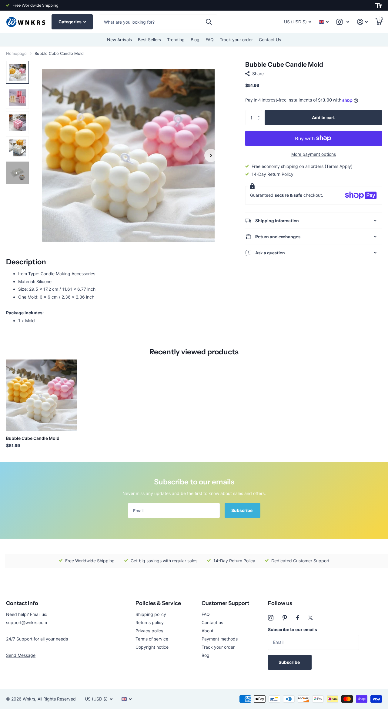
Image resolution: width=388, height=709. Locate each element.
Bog (205, 655)
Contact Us (270, 39)
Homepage (16, 53)
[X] (310, 618)
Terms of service (151, 638)
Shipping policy (150, 614)
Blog (195, 39)
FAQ (210, 39)
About (207, 630)
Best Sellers (149, 39)
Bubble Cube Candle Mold (32, 438)
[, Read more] (343, 22)
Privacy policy (149, 630)
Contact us (212, 622)
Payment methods (220, 638)
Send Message (20, 655)
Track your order (236, 39)
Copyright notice (152, 647)
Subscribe (242, 510)
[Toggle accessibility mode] (378, 5)
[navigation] (17, 72)
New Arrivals (119, 39)
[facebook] (297, 617)
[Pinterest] (285, 617)
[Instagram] (270, 617)
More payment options (313, 154)
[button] (260, 112)
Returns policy (149, 622)
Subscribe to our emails (292, 629)
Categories (70, 21)
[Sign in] (362, 22)
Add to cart (323, 117)
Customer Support (225, 603)
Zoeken (208, 21)
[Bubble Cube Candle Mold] (41, 395)
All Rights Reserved (57, 698)
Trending (176, 39)
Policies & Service (158, 603)
